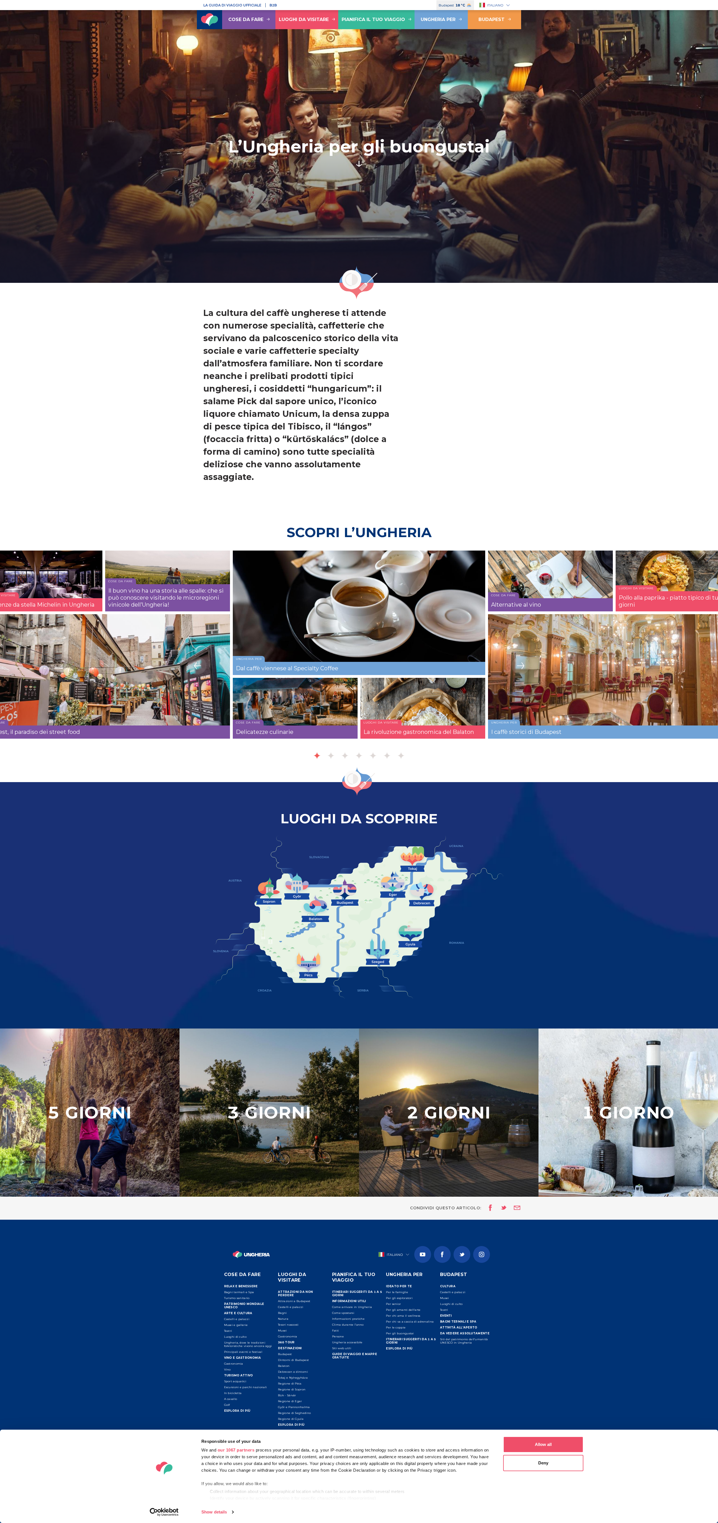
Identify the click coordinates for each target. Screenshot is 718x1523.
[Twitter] (462, 1254)
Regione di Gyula (290, 1419)
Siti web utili (341, 1348)
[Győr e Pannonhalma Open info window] (297, 885)
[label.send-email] (513, 1208)
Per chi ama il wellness (403, 1316)
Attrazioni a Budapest (294, 1301)
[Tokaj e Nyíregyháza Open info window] (412, 858)
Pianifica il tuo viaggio (373, 19)
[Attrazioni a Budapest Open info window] (344, 891)
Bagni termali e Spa (239, 1292)
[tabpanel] (359, 658)
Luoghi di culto (235, 1337)
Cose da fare (245, 19)
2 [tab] (331, 756)
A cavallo (230, 1399)
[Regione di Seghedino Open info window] (377, 950)
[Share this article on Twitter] (500, 1208)
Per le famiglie (397, 1292)
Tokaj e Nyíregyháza (293, 1377)
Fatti (335, 1330)
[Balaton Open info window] (315, 907)
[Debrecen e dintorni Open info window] (421, 893)
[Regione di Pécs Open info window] (308, 964)
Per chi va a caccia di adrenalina (410, 1321)
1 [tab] (317, 756)
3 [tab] (345, 756)
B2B (273, 5)
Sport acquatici (235, 1381)
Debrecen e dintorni (293, 1372)
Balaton (283, 1366)
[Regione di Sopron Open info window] (269, 890)
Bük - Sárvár (287, 1395)
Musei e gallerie (236, 1325)
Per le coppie (396, 1327)
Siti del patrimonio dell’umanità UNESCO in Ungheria (464, 1340)
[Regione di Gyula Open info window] (410, 935)
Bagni (282, 1313)
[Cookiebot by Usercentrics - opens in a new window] (164, 1512)
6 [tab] (387, 756)
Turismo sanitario (237, 1298)
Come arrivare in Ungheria (352, 1307)
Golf (227, 1405)
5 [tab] (373, 756)
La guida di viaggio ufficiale (232, 5)
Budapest (491, 19)
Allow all (543, 1444)
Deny (543, 1462)
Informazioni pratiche (348, 1319)
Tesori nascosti (288, 1324)
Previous (197, 665)
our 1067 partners (236, 1450)
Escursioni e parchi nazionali (245, 1387)
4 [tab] (359, 756)
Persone (338, 1336)
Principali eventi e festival (243, 1352)
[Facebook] (442, 1254)
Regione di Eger (290, 1401)
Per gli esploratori (399, 1298)
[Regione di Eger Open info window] (392, 883)
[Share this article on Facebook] (488, 1208)
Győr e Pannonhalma (294, 1407)
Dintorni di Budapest (293, 1360)
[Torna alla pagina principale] (209, 19)
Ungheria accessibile (347, 1342)
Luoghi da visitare (304, 19)
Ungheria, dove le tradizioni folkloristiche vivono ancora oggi (248, 1344)
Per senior (393, 1304)
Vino (227, 1369)
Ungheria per (438, 19)
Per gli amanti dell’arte (403, 1310)
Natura (283, 1319)
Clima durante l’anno (348, 1324)
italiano (495, 5)
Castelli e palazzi (236, 1319)
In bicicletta (233, 1393)
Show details (214, 1512)
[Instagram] (481, 1254)
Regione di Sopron (291, 1389)
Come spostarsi (343, 1313)
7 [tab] (401, 756)
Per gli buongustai (400, 1333)
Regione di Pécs (290, 1383)
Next (521, 665)
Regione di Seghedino (294, 1413)
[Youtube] (422, 1254)
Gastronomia (233, 1363)
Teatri (228, 1331)
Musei (282, 1330)
